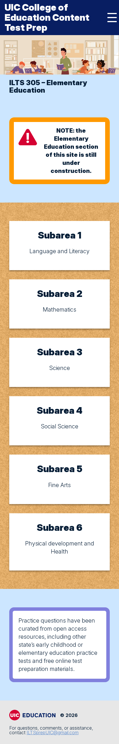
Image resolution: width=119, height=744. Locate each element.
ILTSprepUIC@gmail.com (53, 732)
